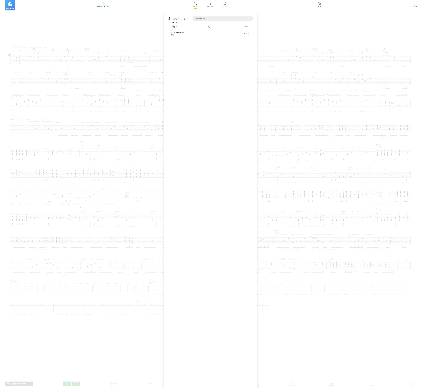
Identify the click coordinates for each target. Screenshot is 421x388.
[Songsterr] (10, 5)
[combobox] (174, 27)
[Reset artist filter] (177, 23)
